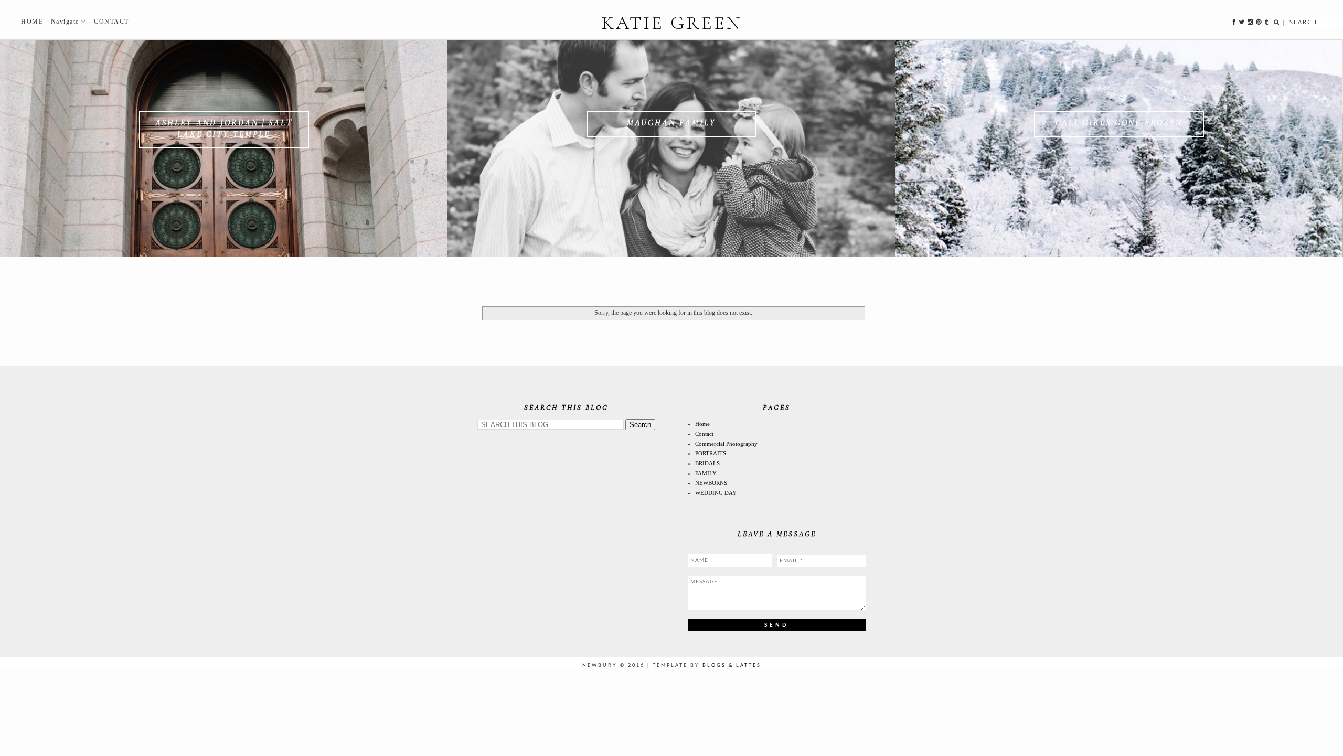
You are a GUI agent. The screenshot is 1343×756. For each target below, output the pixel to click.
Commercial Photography (726, 444)
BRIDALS (707, 463)
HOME (32, 21)
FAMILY (706, 473)
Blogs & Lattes (731, 665)
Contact (704, 434)
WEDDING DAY (716, 492)
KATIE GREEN (671, 23)
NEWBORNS (711, 483)
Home (702, 424)
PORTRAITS (710, 453)
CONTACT (111, 21)
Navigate (66, 21)
